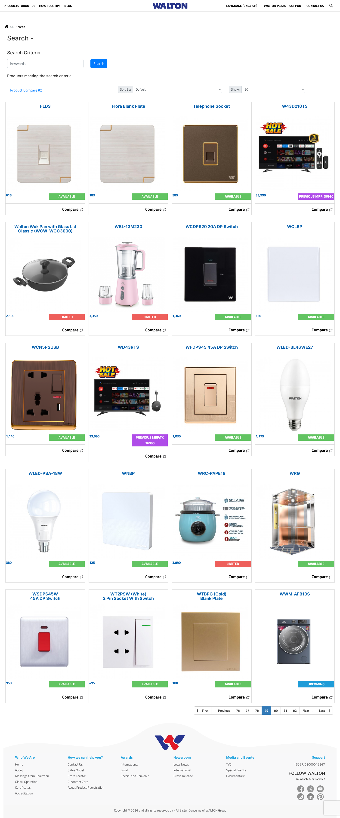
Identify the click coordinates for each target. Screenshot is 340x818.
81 (285, 710)
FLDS (45, 106)
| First (202, 710)
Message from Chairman (32, 775)
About (19, 770)
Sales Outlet (76, 770)
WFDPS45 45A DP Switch (211, 347)
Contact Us (75, 764)
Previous (222, 710)
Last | (324, 710)
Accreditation (24, 793)
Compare (70, 209)
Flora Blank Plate (128, 106)
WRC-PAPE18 (212, 473)
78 (257, 710)
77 (247, 710)
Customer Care (78, 781)
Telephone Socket (211, 106)
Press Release (183, 775)
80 (276, 710)
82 (295, 710)
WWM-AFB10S (295, 594)
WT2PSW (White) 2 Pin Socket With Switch (128, 596)
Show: (235, 89)
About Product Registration (86, 787)
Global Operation (26, 781)
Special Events (236, 770)
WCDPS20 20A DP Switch (211, 226)
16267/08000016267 (309, 764)
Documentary (235, 775)
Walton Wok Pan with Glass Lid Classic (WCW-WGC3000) (45, 228)
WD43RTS (128, 347)
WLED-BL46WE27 (294, 347)
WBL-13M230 (128, 226)
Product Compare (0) (26, 90)
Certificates (23, 787)
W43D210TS (295, 106)
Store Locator (77, 775)
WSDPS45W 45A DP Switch (45, 596)
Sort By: (125, 89)
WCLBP (294, 226)
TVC (229, 764)
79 (268, 710)
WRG (295, 473)
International (129, 764)
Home (19, 764)
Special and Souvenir (135, 775)
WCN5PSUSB (45, 347)
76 (238, 710)
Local (124, 770)
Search (20, 26)
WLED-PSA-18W (45, 473)
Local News (181, 764)
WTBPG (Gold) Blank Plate (211, 596)
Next (308, 710)
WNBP (128, 473)
